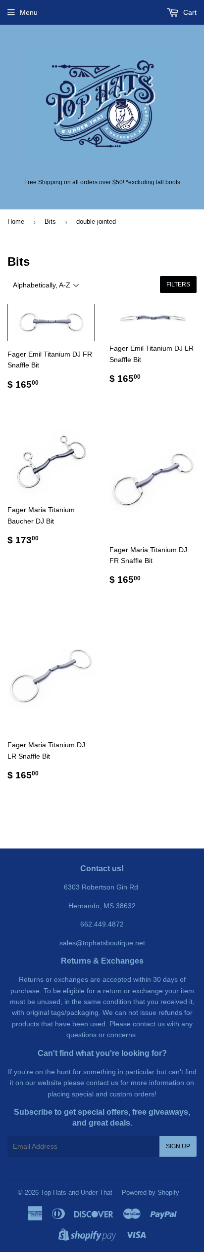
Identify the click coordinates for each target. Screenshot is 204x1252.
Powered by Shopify (150, 1192)
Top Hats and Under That (76, 1192)
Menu (29, 12)
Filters (178, 284)
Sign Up (178, 1146)
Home (15, 221)
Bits (50, 221)
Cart (189, 12)
